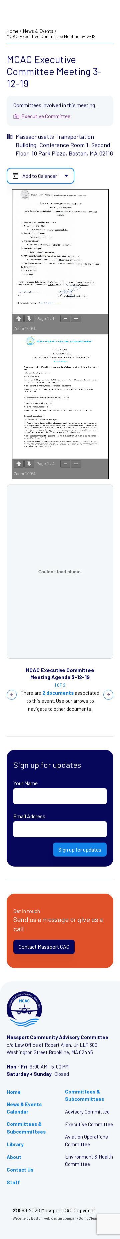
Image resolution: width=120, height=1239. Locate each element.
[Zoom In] (76, 318)
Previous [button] (12, 695)
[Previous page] (19, 318)
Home (12, 31)
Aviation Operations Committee (86, 1140)
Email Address (29, 816)
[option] (60, 572)
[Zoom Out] (65, 318)
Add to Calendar (39, 176)
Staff (13, 1182)
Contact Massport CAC (44, 946)
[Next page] (29, 318)
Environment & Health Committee (89, 1160)
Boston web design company (54, 1218)
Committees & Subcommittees (26, 1128)
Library (15, 1144)
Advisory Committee (87, 1112)
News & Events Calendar (24, 1108)
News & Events (38, 31)
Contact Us (20, 1170)
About (14, 1157)
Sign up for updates (79, 849)
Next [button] (108, 695)
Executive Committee (89, 1124)
